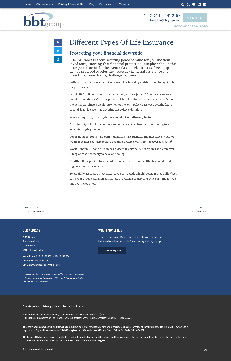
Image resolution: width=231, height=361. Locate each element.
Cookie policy (31, 306)
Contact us (125, 4)
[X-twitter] (188, 4)
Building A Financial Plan (71, 4)
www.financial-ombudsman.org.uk (86, 340)
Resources (105, 4)
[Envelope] (204, 4)
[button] (58, 42)
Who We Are (43, 4)
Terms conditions (73, 306)
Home (27, 4)
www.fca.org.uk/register (95, 317)
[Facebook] (182, 4)
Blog (91, 4)
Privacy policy (51, 306)
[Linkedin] (199, 4)
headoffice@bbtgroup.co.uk (165, 20)
